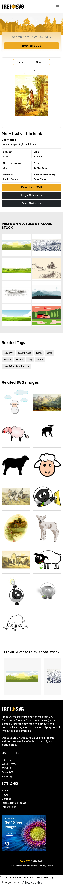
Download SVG (31, 187)
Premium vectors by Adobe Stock (27, 225)
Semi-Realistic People (16, 366)
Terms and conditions (26, 865)
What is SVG (9, 764)
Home (5, 790)
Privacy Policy (46, 865)
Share (20, 62)
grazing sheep (44, 569)
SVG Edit (7, 768)
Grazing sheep (13, 632)
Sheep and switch (46, 506)
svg (30, 359)
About (5, 794)
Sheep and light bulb (16, 599)
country (8, 352)
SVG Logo (7, 776)
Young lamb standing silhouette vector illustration (47, 438)
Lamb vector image (47, 536)
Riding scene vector (15, 504)
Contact (6, 798)
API (12, 865)
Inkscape (7, 760)
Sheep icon (42, 475)
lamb (49, 352)
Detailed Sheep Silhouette (16, 473)
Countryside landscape (16, 536)
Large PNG (31, 195)
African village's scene (16, 567)
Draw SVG (7, 772)
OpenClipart (41, 179)
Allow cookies (32, 882)
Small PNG (31, 203)
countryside (24, 352)
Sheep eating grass (47, 599)
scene (7, 359)
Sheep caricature (15, 443)
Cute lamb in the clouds (16, 410)
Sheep (19, 359)
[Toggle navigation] (57, 6)
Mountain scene (45, 412)
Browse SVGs (31, 45)
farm (39, 352)
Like (31, 70)
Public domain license (14, 802)
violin (40, 359)
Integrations (9, 806)
